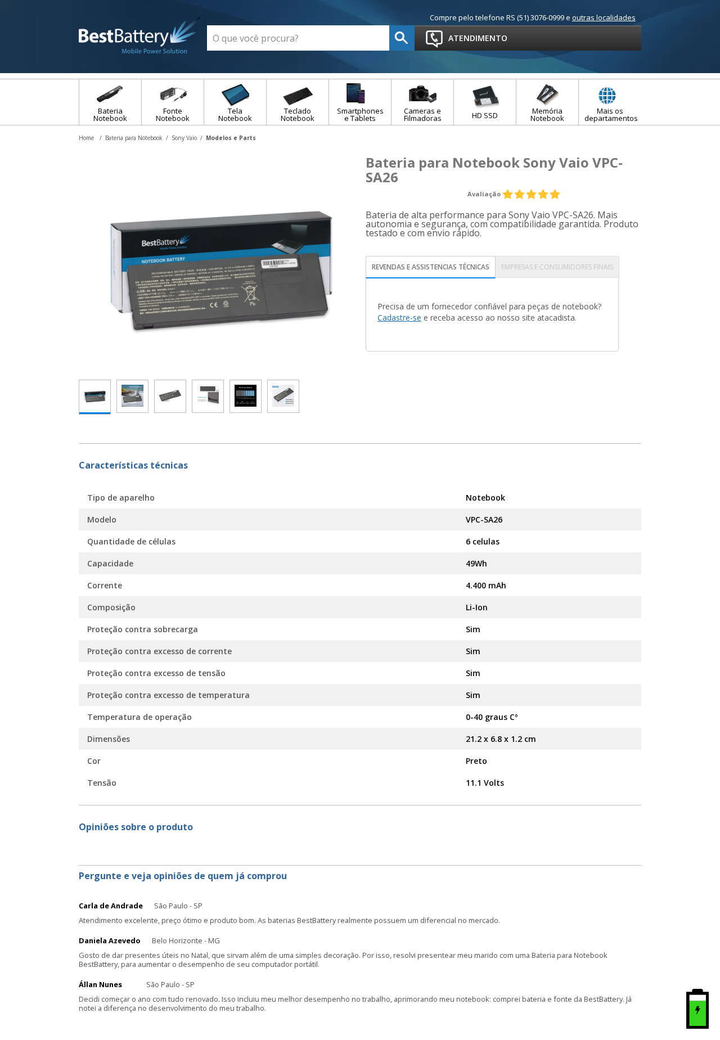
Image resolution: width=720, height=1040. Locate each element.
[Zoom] (94, 397)
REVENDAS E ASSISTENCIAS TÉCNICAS (430, 267)
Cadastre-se (399, 317)
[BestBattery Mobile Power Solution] (140, 36)
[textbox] (298, 38)
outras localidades (604, 17)
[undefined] (222, 262)
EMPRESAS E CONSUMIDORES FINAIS (557, 267)
